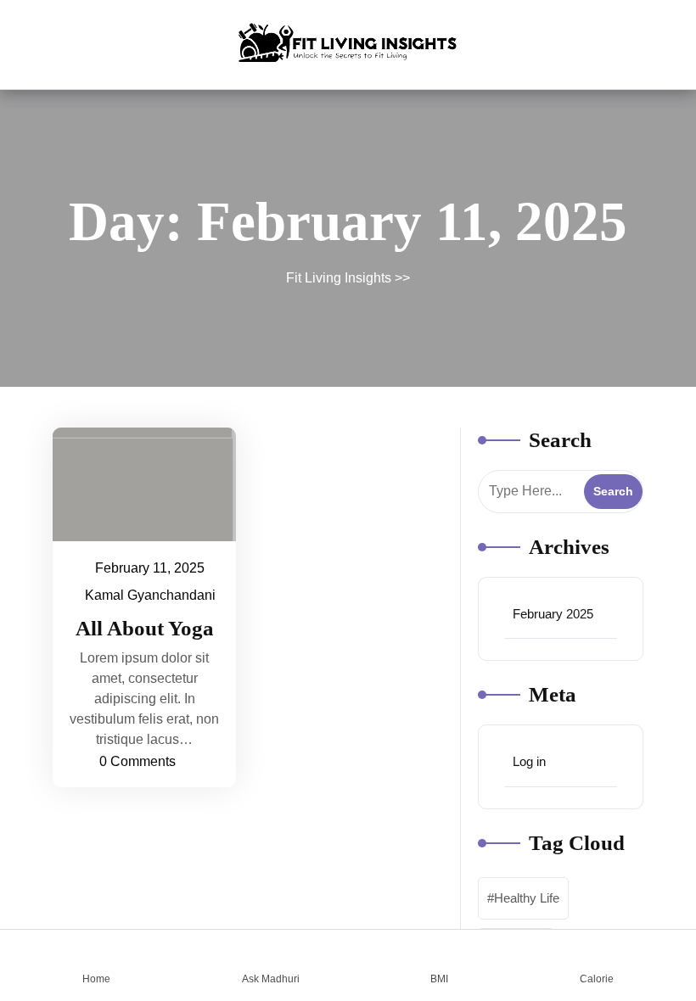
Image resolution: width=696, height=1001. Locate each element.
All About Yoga (145, 628)
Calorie (597, 978)
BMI (439, 978)
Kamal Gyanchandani (151, 593)
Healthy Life (526, 898)
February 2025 (553, 614)
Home (96, 978)
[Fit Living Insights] (348, 41)
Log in (529, 761)
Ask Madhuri (271, 978)
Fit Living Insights (338, 278)
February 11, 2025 (150, 565)
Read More (136, 484)
